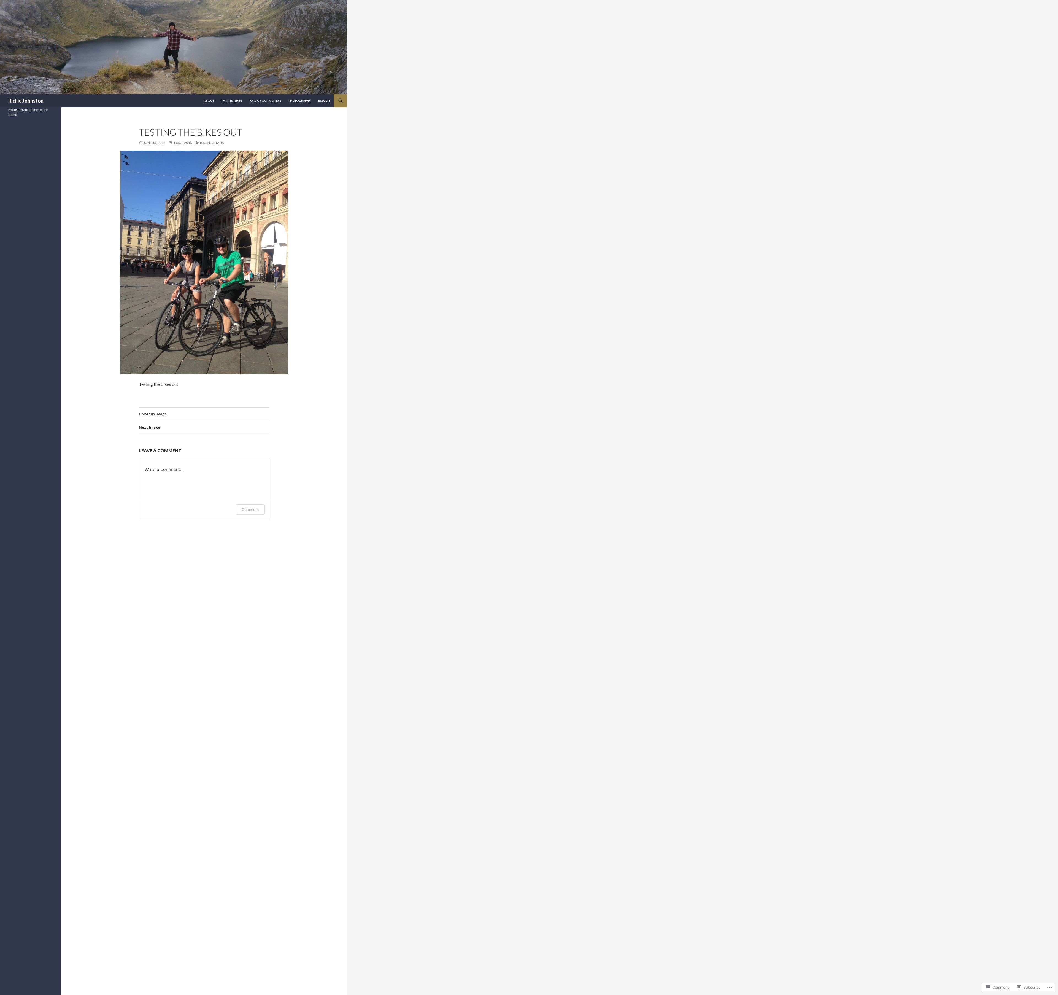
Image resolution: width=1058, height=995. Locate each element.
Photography (299, 100)
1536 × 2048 (182, 143)
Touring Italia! (212, 143)
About (209, 100)
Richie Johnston (26, 101)
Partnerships (232, 100)
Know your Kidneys (265, 100)
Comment (250, 509)
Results (324, 100)
